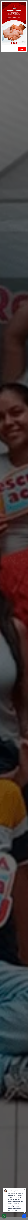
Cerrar (22, 49)
